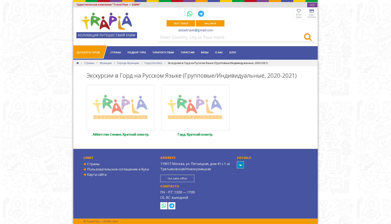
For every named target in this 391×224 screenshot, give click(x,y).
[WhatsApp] (190, 13)
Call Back (210, 23)
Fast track (181, 23)
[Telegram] (201, 13)
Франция (106, 63)
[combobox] (312, 5)
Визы (205, 52)
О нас (219, 52)
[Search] (308, 37)
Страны (115, 52)
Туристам (187, 52)
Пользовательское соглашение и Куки (117, 169)
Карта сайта (96, 174)
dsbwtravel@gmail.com (195, 30)
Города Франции (128, 63)
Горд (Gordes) (153, 63)
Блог (232, 52)
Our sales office (177, 178)
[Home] (77, 63)
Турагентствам (163, 52)
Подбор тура (136, 52)
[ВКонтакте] (240, 164)
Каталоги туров (88, 52)
